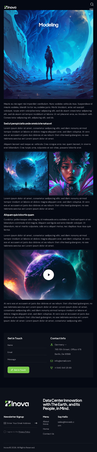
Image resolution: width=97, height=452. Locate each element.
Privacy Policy (24, 432)
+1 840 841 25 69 (63, 367)
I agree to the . (18, 432)
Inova (6, 447)
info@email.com (63, 360)
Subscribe (35, 423)
